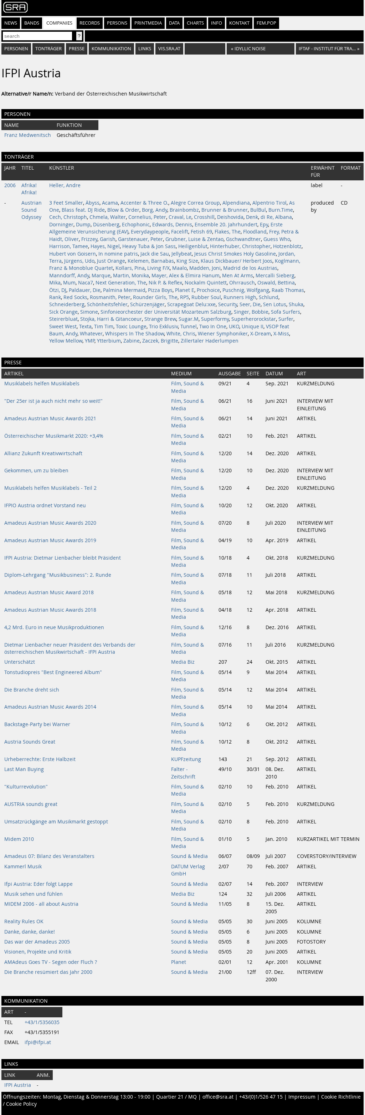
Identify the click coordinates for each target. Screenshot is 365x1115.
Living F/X (158, 268)
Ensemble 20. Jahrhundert (226, 224)
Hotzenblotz (287, 246)
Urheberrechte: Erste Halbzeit (40, 759)
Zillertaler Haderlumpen (209, 341)
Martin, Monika (131, 275)
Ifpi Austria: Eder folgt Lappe (38, 884)
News (10, 23)
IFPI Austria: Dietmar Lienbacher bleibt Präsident (62, 558)
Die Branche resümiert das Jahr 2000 (48, 972)
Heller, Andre (65, 185)
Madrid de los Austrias (250, 268)
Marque (101, 275)
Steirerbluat (63, 319)
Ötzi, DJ (57, 290)
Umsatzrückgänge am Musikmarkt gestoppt (56, 821)
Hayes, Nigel (105, 246)
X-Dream (260, 333)
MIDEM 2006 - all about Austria (41, 904)
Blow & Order (123, 210)
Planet (178, 962)
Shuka (296, 304)
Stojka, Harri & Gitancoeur (111, 319)
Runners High (239, 297)
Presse (76, 49)
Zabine (131, 341)
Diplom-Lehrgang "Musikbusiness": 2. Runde (57, 575)
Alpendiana (236, 203)
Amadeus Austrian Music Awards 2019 (50, 540)
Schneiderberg (66, 304)
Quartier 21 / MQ (176, 1097)
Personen (16, 49)
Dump (83, 224)
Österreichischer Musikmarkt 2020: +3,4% (53, 436)
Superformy (215, 319)
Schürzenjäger (147, 304)
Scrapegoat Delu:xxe (191, 304)
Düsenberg (106, 224)
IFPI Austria (17, 1085)
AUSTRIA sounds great (30, 804)
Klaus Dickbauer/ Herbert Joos (236, 261)
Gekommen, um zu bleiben (36, 470)
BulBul (258, 210)
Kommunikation (111, 49)
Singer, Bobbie (251, 312)
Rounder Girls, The (155, 297)
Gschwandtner (243, 239)
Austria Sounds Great (29, 742)
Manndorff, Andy (69, 275)
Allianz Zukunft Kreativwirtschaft (43, 453)
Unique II (252, 326)
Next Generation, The (121, 282)
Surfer (285, 319)
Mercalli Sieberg (275, 275)
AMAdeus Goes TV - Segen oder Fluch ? (50, 962)
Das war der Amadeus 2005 (37, 942)
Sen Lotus (274, 304)
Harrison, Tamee (68, 246)
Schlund (268, 297)
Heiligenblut (192, 246)
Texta (85, 326)
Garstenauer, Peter (140, 239)
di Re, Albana (276, 217)
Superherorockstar (253, 319)
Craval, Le (180, 217)
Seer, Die (250, 304)
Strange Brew (160, 319)
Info (216, 23)
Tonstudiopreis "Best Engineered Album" (53, 672)
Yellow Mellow (65, 341)
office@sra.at (217, 1097)
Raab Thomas (288, 290)
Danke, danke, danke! (29, 932)
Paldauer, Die (85, 290)
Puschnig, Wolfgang (245, 290)
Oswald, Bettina (276, 282)
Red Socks (75, 297)
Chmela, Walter (107, 217)
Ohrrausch (242, 282)
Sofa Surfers (285, 312)
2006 (10, 185)
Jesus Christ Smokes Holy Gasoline (235, 254)
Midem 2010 (19, 839)
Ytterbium (109, 341)
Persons (117, 23)
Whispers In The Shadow (134, 333)
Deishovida (230, 217)
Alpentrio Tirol (269, 203)
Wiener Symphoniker (223, 333)
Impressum (301, 1097)
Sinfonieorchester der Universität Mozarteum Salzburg (166, 312)
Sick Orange (63, 312)
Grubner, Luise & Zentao (194, 239)
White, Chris (180, 333)
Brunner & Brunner (224, 210)
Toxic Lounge (131, 326)
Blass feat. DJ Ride (83, 210)
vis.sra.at (169, 49)
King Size (187, 261)
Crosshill (204, 217)
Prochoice (208, 290)
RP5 (184, 297)
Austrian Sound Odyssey (31, 210)
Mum (69, 282)
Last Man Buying (24, 769)
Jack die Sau (154, 254)
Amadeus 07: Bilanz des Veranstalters (49, 856)
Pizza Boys (160, 290)
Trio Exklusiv (163, 326)
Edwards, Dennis (172, 224)
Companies (59, 23)
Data (174, 23)
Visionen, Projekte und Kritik (37, 952)
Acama (110, 203)
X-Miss (281, 333)
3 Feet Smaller (66, 203)
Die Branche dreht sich (31, 690)
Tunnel (188, 326)
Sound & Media (189, 856)
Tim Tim (103, 326)
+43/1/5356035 (42, 1022)
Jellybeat (181, 254)
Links (144, 49)
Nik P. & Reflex (165, 282)
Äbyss (92, 203)
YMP (89, 341)
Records (89, 23)
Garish (107, 239)
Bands (31, 23)
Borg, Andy (154, 210)
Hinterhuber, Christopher (240, 246)
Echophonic (136, 224)
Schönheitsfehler (107, 304)
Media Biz (183, 662)
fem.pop (266, 23)
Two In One (212, 326)
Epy (264, 224)
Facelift (179, 231)
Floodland (255, 231)
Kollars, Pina (130, 268)
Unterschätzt (19, 662)
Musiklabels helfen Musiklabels (41, 383)
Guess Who (276, 239)
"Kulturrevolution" (26, 786)
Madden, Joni (205, 268)
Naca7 (85, 282)
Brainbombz (184, 210)
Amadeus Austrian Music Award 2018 (49, 592)
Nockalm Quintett (206, 282)
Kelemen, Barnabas (151, 261)
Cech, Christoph (68, 217)
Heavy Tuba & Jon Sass (149, 246)
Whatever (91, 333)
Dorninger (61, 224)
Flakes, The (228, 231)
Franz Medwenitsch (27, 135)
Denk (252, 217)
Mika (55, 282)
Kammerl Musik (23, 866)
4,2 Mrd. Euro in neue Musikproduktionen (54, 627)
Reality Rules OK (23, 921)
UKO (234, 326)
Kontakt (239, 23)
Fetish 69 (201, 231)
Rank (55, 297)
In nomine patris (118, 254)
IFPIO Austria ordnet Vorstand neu (45, 505)
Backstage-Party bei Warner (37, 724)
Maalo (179, 268)
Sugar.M (189, 319)
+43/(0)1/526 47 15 (261, 1097)
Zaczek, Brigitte (160, 341)
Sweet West (63, 326)
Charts (195, 23)
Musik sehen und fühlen (33, 894)
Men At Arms (237, 275)
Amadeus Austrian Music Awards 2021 (50, 418)
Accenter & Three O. (144, 203)
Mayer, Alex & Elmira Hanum (185, 275)
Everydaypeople (150, 231)
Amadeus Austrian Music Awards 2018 (50, 610)
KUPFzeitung (186, 759)
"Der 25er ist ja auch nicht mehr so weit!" (53, 401)
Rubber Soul (206, 297)
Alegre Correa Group (195, 203)
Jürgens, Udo (79, 261)
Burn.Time (280, 210)
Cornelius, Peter (147, 217)
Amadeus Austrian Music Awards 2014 (50, 707)
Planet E (184, 290)
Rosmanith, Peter (110, 297)
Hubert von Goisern (72, 254)
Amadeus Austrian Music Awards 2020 (50, 523)
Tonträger (48, 49)
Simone (89, 312)
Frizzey (89, 239)
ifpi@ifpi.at (38, 1042)
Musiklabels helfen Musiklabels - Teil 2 (50, 488)
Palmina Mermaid (124, 290)
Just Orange (111, 261)
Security (227, 304)
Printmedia (148, 23)
